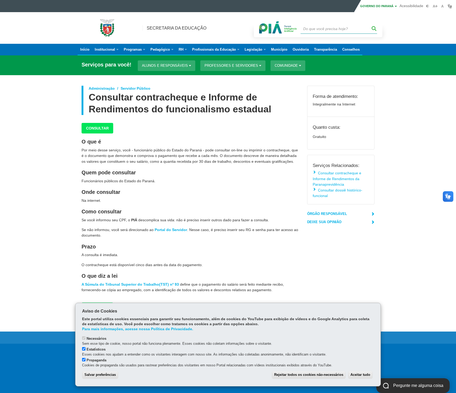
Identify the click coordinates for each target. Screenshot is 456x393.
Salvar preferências (100, 375)
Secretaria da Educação (176, 28)
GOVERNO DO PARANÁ (377, 6)
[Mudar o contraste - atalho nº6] (428, 6)
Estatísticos (96, 349)
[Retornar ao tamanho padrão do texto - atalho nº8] (442, 6)
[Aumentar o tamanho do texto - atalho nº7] (435, 6)
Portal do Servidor (171, 230)
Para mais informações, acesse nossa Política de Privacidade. (137, 329)
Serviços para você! (106, 65)
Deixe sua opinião (324, 222)
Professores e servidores (232, 66)
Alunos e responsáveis (165, 66)
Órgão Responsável (327, 214)
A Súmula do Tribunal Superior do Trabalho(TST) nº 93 (130, 284)
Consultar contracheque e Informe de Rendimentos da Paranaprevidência (337, 178)
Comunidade (287, 66)
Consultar (97, 128)
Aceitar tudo (360, 375)
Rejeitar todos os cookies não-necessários (308, 375)
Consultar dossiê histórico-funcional (337, 193)
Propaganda (96, 360)
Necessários (96, 339)
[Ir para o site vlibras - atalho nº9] (450, 6)
